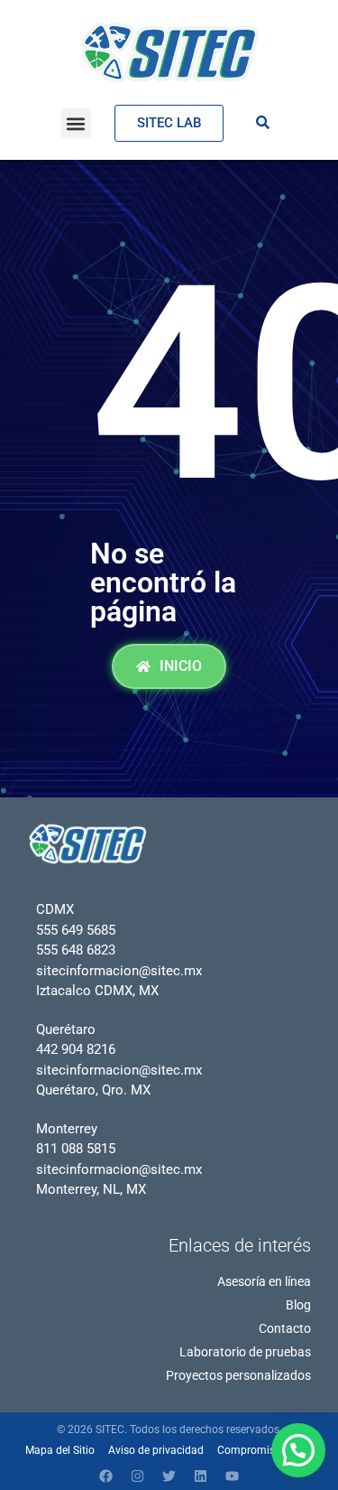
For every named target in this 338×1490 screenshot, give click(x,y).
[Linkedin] (201, 1476)
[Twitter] (169, 1476)
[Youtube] (232, 1476)
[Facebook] (106, 1476)
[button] (76, 123)
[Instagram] (137, 1476)
